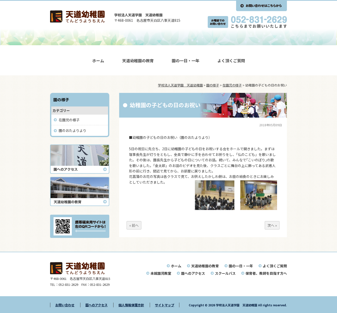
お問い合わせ (65, 305)
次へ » (272, 225)
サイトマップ (164, 305)
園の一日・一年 (185, 60)
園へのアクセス (193, 273)
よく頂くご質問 (231, 60)
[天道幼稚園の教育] (79, 204)
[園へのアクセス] (79, 172)
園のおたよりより (72, 130)
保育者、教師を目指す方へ (266, 273)
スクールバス (225, 273)
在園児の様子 (69, 119)
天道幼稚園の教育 (138, 60)
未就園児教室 (160, 273)
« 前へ (134, 225)
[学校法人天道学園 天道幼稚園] (77, 21)
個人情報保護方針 (131, 305)
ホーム (98, 60)
